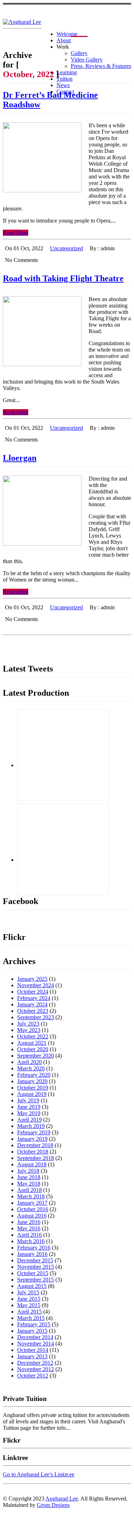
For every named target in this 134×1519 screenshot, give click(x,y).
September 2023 (35, 1017)
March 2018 (31, 1196)
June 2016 (28, 1222)
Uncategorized (66, 248)
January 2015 (32, 1331)
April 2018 (29, 1190)
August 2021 (31, 1043)
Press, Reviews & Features (101, 66)
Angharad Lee (61, 1499)
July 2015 (28, 1292)
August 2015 (31, 1286)
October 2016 (32, 1209)
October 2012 (32, 1376)
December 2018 (35, 1145)
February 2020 (33, 1075)
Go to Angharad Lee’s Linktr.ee (38, 1474)
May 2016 (28, 1228)
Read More (15, 233)
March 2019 (31, 1126)
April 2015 (29, 1312)
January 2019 (32, 1139)
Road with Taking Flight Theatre (63, 278)
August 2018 (31, 1164)
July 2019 (28, 1100)
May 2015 (28, 1305)
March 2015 (31, 1318)
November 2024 (35, 985)
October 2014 (32, 1350)
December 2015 (35, 1260)
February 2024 (33, 998)
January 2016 (32, 1254)
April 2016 (29, 1235)
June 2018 (28, 1177)
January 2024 (32, 1004)
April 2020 (29, 1062)
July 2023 (28, 1024)
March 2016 (31, 1241)
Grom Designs (53, 1505)
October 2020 (32, 1049)
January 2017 (32, 1203)
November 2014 (35, 1344)
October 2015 (32, 1273)
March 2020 (31, 1068)
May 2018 (28, 1184)
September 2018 (35, 1158)
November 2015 (35, 1267)
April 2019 (29, 1120)
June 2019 (28, 1107)
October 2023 (32, 1011)
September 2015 (35, 1280)
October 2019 (32, 1088)
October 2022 (32, 1036)
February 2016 (33, 1248)
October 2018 (32, 1152)
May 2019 (28, 1113)
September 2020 (35, 1056)
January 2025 (32, 979)
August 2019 (31, 1094)
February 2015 (33, 1324)
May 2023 (28, 1030)
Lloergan (19, 457)
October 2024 (32, 992)
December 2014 (35, 1337)
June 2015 (28, 1299)
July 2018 (28, 1171)
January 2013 (32, 1356)
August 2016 (31, 1216)
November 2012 (35, 1369)
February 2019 (33, 1132)
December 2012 (35, 1363)
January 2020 (32, 1081)
